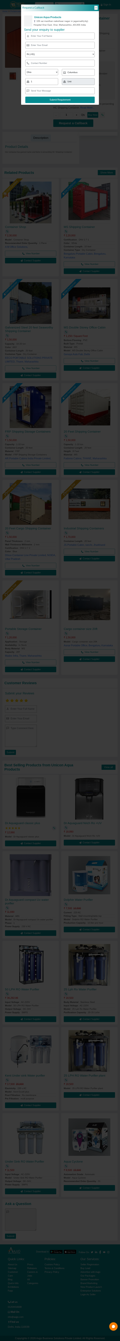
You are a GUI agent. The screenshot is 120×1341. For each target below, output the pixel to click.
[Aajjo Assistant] (113, 1326)
